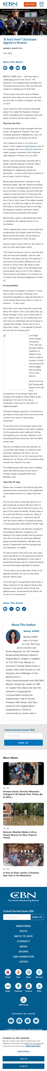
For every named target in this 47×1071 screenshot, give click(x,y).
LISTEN (23, 962)
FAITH (23, 931)
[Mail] (18, 68)
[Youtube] (11, 1021)
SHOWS (23, 951)
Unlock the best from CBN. (19, 729)
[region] (23, 1050)
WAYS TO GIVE (23, 936)
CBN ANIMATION (23, 957)
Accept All (23, 1066)
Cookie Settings (23, 1051)
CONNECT (23, 941)
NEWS (23, 946)
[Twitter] (11, 68)
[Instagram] (28, 1021)
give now (30, 4)
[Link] (24, 68)
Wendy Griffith (12, 48)
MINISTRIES (23, 926)
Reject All (23, 1058)
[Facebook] (5, 68)
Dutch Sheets (31, 146)
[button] (40, 4)
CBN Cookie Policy (33, 1046)
